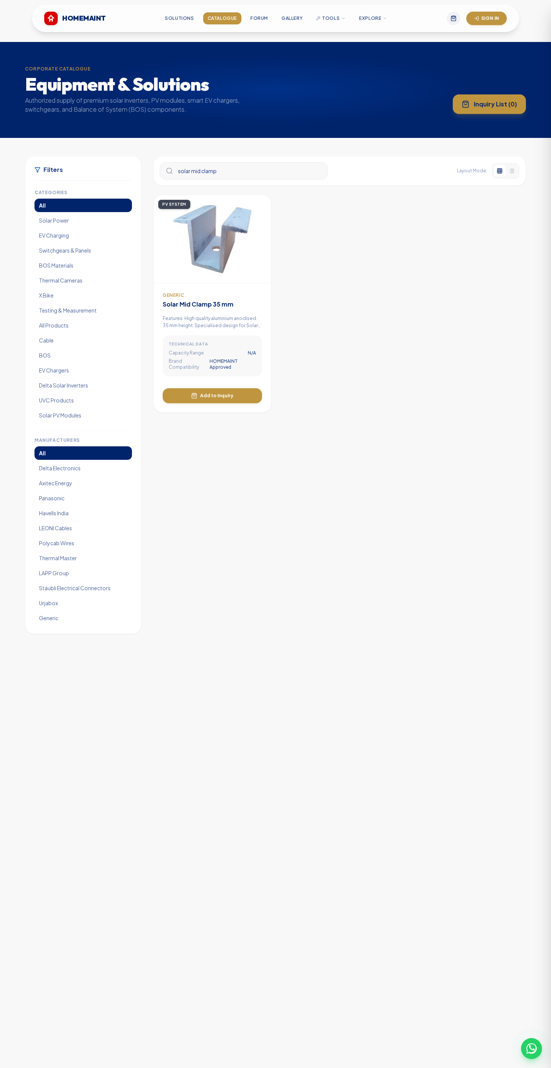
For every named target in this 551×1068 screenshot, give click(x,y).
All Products (54, 325)
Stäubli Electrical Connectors (75, 588)
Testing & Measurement (68, 310)
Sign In (490, 18)
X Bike (46, 295)
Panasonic (51, 498)
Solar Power (54, 220)
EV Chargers (54, 370)
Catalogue (222, 18)
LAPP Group (54, 573)
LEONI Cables (55, 528)
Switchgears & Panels (65, 250)
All (42, 205)
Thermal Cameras (60, 280)
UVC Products (56, 400)
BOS (45, 355)
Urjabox (48, 603)
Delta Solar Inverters (63, 385)
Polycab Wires (56, 543)
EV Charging (54, 235)
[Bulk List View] (512, 171)
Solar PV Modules (60, 415)
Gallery (291, 18)
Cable (46, 340)
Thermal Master (58, 558)
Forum (259, 18)
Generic (48, 618)
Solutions (179, 18)
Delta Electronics (60, 468)
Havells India (54, 513)
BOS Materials (56, 265)
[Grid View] (500, 171)
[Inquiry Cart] (453, 18)
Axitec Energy (55, 483)
